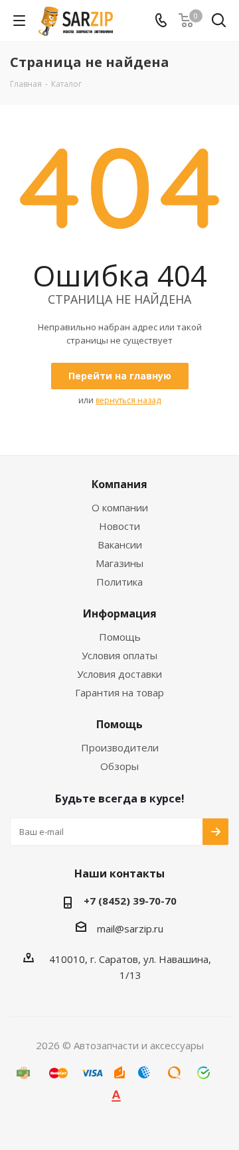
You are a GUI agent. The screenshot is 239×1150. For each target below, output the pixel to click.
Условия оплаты (119, 655)
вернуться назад (128, 400)
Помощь (120, 636)
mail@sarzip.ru (130, 928)
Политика (119, 581)
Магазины (119, 563)
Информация (120, 613)
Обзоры (119, 766)
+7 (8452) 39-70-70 (130, 900)
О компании (120, 507)
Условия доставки (119, 673)
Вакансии (120, 544)
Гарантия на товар (119, 692)
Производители (120, 747)
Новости (119, 526)
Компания (119, 484)
